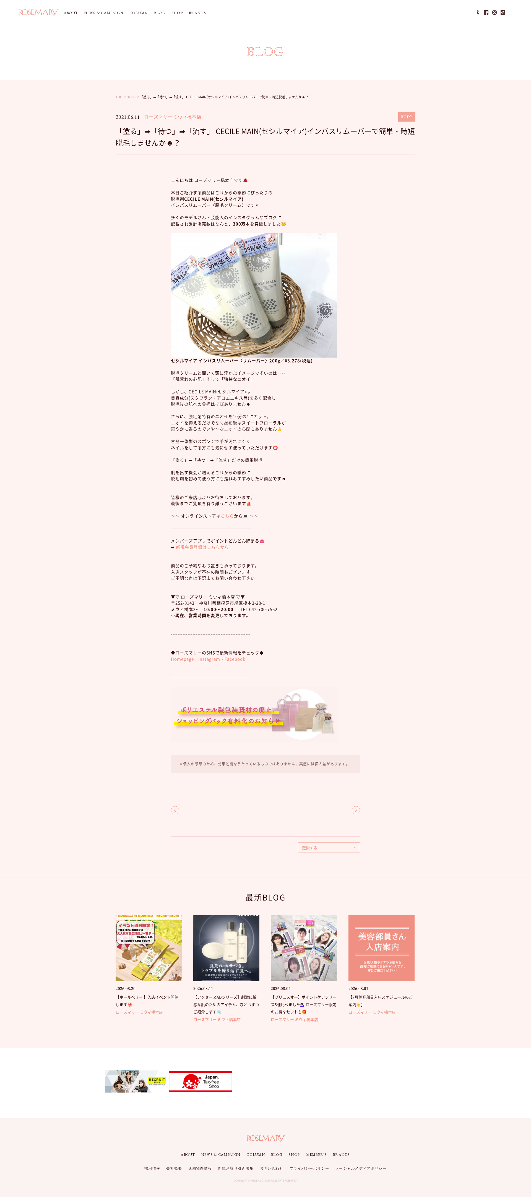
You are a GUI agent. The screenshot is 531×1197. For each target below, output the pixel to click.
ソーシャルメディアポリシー (361, 1168)
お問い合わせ (271, 1168)
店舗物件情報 (200, 1168)
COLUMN (138, 13)
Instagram (209, 659)
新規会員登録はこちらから (202, 547)
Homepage (182, 659)
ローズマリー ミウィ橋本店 (172, 117)
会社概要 (174, 1168)
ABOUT (71, 13)
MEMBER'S (316, 1154)
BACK (175, 810)
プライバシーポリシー (309, 1168)
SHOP (177, 13)
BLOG (159, 13)
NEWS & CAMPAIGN (103, 13)
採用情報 (152, 1168)
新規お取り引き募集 (236, 1168)
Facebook (235, 659)
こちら (227, 516)
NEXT (356, 810)
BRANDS (197, 13)
